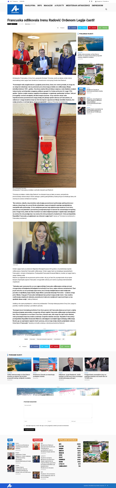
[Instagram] (92, 1)
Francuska (32, 339)
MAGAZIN (80, 52)
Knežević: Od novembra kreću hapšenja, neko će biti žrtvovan (48, 475)
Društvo (14, 23)
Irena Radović (57, 339)
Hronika (88, 97)
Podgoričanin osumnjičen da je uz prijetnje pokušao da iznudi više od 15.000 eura (95, 110)
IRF (63, 339)
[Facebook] (89, 1)
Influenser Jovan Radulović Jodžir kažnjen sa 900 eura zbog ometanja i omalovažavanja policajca (94, 101)
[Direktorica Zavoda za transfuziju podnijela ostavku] (82, 91)
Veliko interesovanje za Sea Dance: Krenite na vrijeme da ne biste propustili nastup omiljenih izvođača (90, 55)
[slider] (44, 272)
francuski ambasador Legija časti (44, 339)
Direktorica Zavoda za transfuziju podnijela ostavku (95, 90)
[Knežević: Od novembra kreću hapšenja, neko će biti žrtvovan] (36, 475)
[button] (106, 9)
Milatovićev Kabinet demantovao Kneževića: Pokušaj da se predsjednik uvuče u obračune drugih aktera (48, 448)
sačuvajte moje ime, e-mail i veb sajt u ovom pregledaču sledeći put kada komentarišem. (47, 425)
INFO (9, 23)
